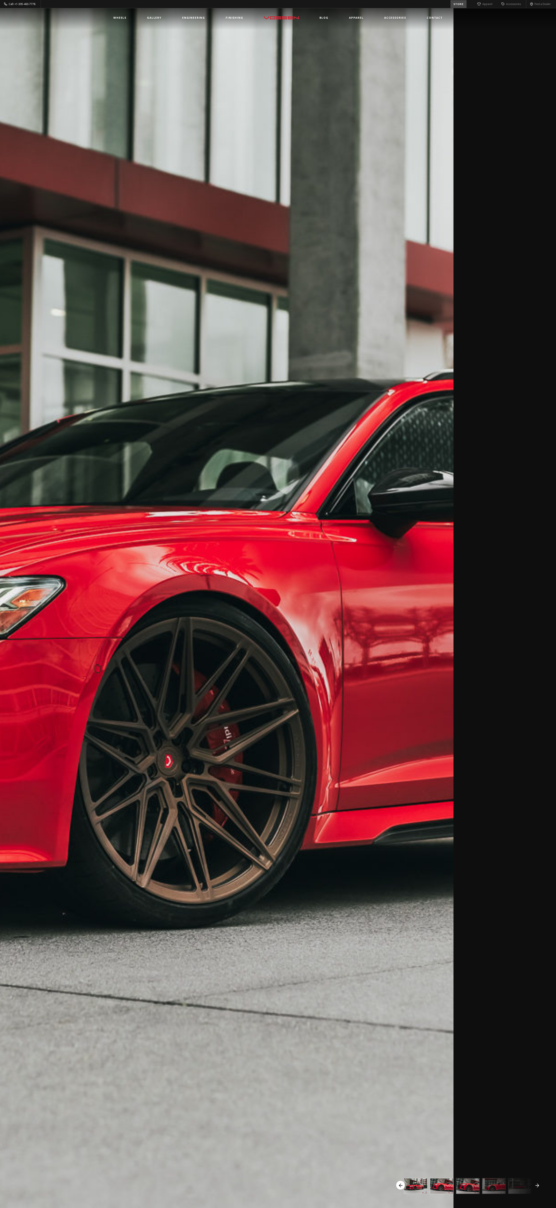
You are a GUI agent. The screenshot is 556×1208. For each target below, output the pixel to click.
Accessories (513, 4)
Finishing (234, 18)
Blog (323, 18)
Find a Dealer (542, 4)
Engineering (193, 18)
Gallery (154, 18)
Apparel (487, 4)
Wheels (119, 18)
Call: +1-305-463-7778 (22, 4)
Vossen (281, 18)
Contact (435, 18)
